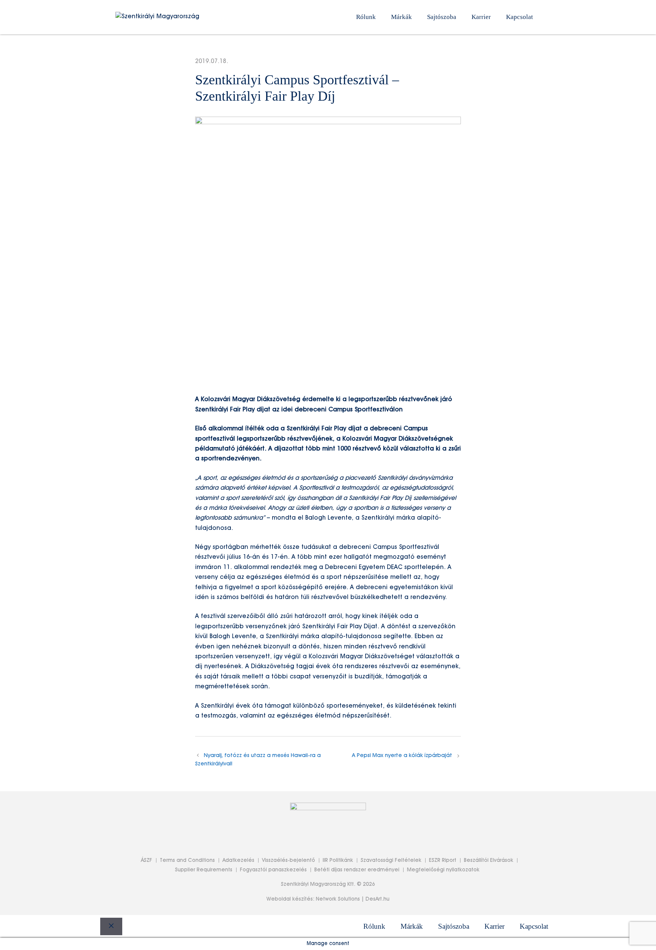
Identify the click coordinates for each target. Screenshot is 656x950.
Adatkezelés (238, 860)
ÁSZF (146, 860)
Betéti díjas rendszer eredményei (356, 870)
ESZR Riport (442, 860)
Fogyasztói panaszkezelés (273, 870)
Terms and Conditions (187, 860)
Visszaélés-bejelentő (288, 860)
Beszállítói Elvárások (488, 860)
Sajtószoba (441, 17)
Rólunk (366, 17)
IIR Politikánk (338, 860)
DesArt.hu (378, 899)
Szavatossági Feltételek (391, 860)
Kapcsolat (519, 17)
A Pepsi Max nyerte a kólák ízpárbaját (402, 755)
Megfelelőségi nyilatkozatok (443, 870)
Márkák (401, 17)
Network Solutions (338, 899)
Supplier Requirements (203, 870)
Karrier (481, 17)
